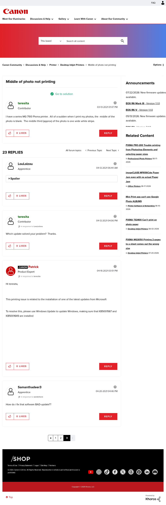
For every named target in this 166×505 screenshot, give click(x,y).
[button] (128, 226)
